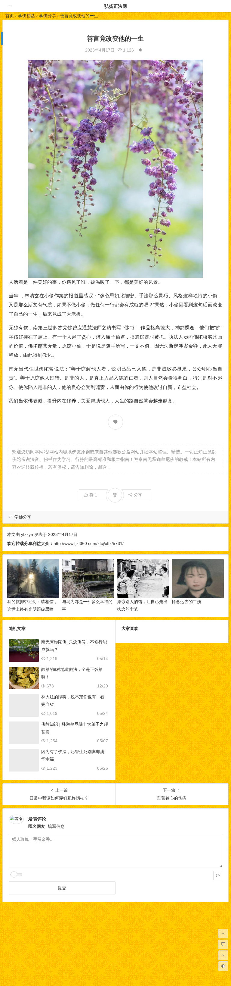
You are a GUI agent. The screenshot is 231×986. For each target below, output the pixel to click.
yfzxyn (27, 534)
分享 (138, 495)
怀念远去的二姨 (186, 601)
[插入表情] (217, 875)
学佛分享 (47, 15)
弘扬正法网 (115, 6)
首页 (9, 15)
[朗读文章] (140, 50)
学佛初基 (26, 15)
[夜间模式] (223, 966)
